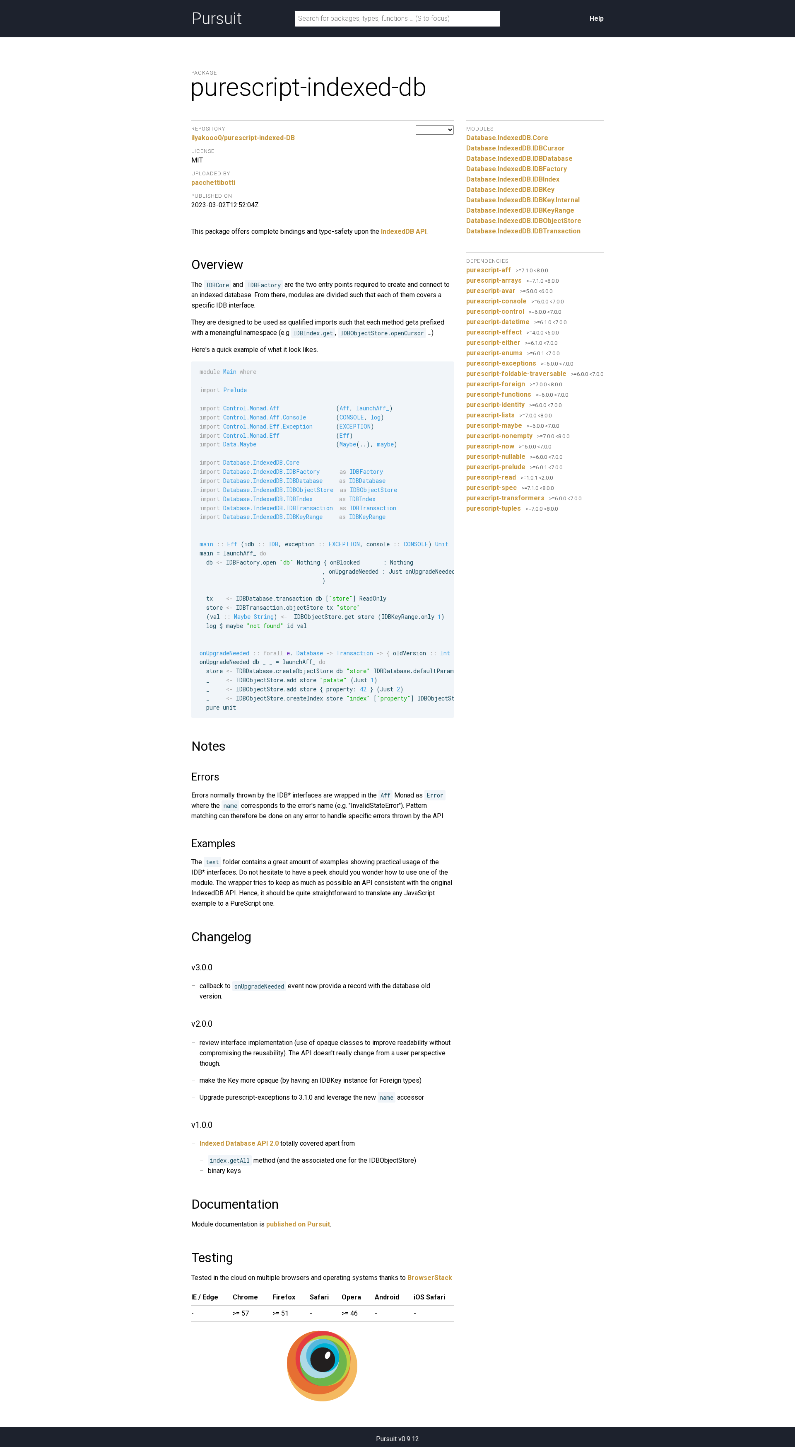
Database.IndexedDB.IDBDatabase (519, 158)
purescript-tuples (493, 508)
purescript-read (491, 477)
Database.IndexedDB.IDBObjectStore (523, 221)
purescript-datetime (498, 322)
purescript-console (496, 301)
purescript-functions (498, 394)
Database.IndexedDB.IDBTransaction (523, 231)
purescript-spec (491, 488)
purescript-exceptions (501, 363)
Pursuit (216, 18)
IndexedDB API (403, 231)
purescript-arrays (494, 280)
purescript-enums (494, 353)
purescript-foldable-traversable (516, 374)
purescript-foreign (495, 384)
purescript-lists (490, 415)
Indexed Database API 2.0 (239, 1143)
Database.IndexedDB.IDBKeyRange (520, 210)
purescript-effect (494, 332)
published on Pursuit (298, 1224)
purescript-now (490, 446)
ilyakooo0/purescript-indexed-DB (243, 138)
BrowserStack (429, 1278)
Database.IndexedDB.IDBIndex (512, 179)
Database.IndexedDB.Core (507, 138)
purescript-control (495, 311)
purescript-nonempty (499, 436)
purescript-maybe (494, 425)
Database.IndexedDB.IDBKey (510, 190)
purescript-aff (488, 270)
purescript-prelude (495, 467)
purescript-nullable (495, 457)
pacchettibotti (213, 183)
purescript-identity (495, 405)
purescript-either (493, 343)
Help (597, 18)
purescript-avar (491, 291)
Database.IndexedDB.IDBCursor (515, 148)
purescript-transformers (505, 498)
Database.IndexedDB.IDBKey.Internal (523, 200)
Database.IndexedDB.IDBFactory (516, 169)
